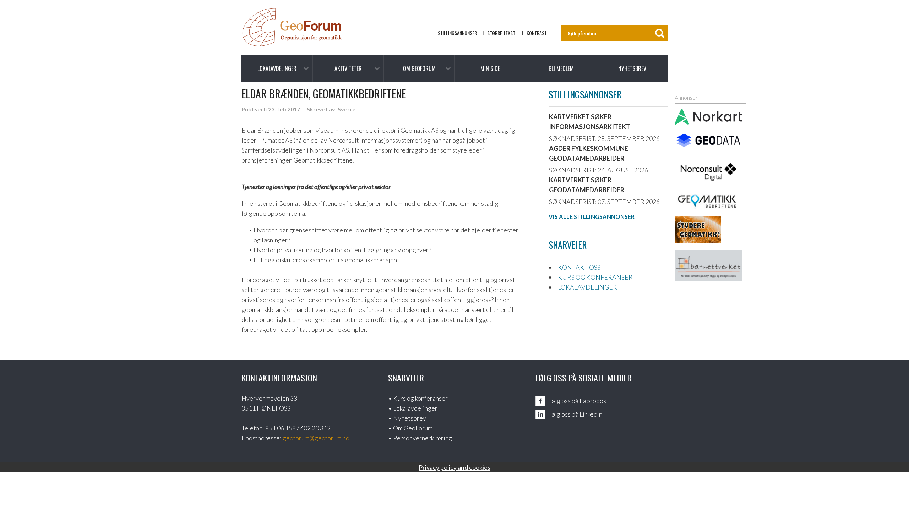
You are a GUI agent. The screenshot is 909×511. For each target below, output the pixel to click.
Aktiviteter (348, 68)
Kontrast (537, 33)
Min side (490, 68)
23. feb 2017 (284, 109)
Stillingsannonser (457, 33)
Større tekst (501, 33)
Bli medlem (561, 68)
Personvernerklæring (422, 438)
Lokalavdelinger (276, 68)
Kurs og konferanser (595, 277)
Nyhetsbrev (632, 68)
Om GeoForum (419, 68)
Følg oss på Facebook (577, 401)
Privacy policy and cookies (454, 467)
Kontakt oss (579, 267)
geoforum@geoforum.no (316, 438)
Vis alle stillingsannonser (592, 216)
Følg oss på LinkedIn (575, 414)
